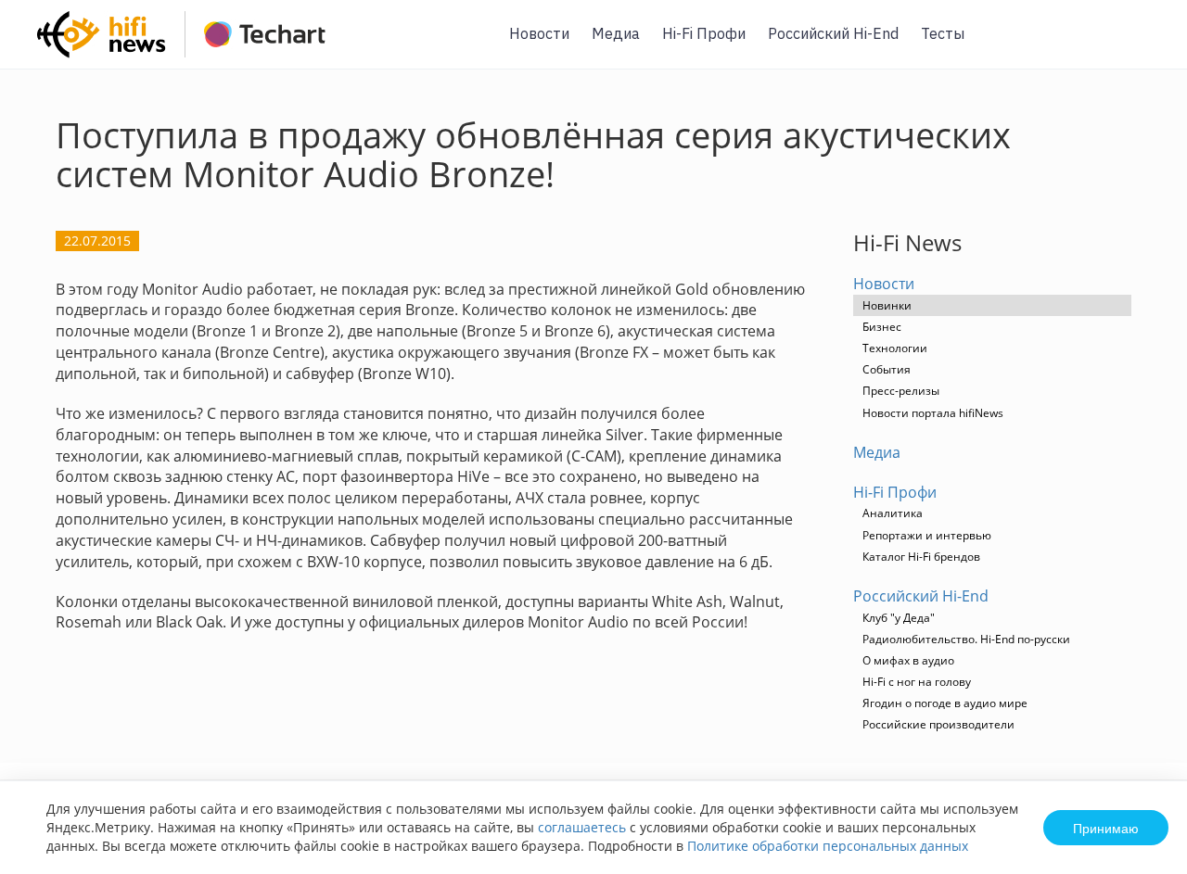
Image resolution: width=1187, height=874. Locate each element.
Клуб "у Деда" (898, 618)
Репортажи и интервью (926, 535)
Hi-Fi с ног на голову (916, 682)
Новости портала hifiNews (932, 413)
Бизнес (881, 327)
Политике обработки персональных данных (827, 846)
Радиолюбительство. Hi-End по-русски (966, 639)
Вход (1144, 45)
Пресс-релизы (900, 391)
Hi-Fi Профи (704, 33)
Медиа (616, 33)
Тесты (942, 33)
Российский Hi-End (833, 33)
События (886, 369)
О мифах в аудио (908, 660)
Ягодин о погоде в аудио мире (944, 703)
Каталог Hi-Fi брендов (921, 556)
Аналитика (892, 513)
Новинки (887, 305)
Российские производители (938, 724)
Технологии (894, 348)
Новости (539, 33)
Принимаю (1106, 827)
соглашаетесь (582, 827)
